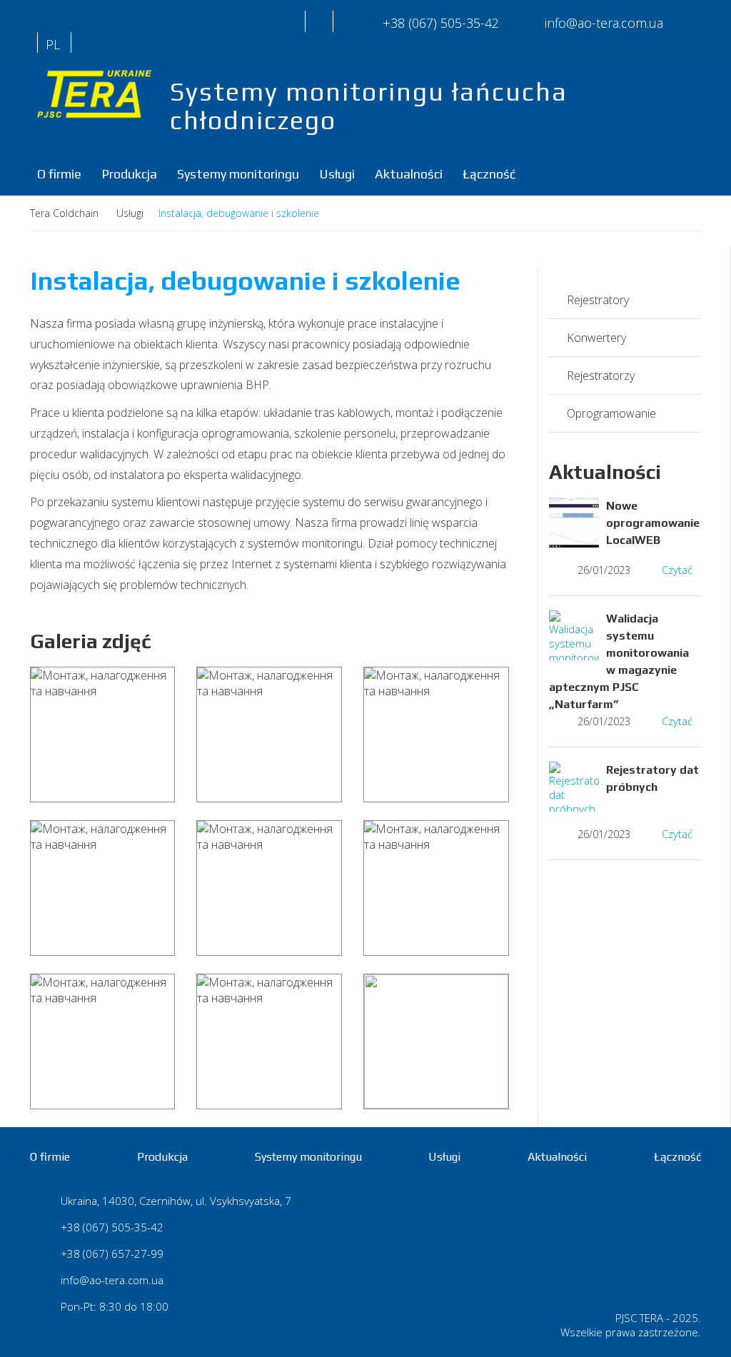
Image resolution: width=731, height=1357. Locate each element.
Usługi (337, 173)
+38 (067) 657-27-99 (112, 1253)
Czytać (677, 570)
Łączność (489, 173)
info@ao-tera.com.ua (112, 1280)
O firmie (59, 173)
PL (53, 44)
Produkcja (129, 173)
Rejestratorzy (601, 375)
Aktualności (409, 173)
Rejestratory (598, 300)
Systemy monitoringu (238, 173)
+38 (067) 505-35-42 (441, 22)
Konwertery (596, 337)
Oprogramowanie (611, 413)
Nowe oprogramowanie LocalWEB (653, 523)
